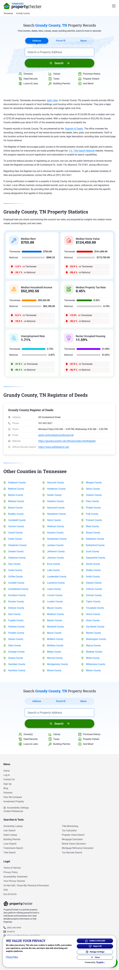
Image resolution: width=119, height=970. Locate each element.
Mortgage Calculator (72, 839)
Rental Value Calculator (74, 843)
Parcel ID (60, 40)
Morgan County (94, 482)
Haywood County (56, 507)
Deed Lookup (10, 834)
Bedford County (16, 488)
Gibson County (15, 639)
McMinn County (55, 639)
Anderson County (17, 482)
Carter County (15, 538)
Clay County (14, 564)
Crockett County (16, 582)
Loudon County (55, 601)
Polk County (92, 513)
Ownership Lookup (13, 826)
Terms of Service (12, 867)
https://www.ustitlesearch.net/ (53, 447)
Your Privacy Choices (14, 881)
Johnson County (55, 557)
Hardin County (54, 495)
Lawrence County (56, 582)
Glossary (7, 792)
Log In (6, 775)
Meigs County (54, 651)
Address (36, 40)
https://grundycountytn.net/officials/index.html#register (67, 441)
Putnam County (94, 520)
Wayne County (93, 645)
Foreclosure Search (13, 848)
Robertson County (95, 538)
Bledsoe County (16, 501)
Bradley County (16, 513)
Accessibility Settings (18, 807)
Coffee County (15, 576)
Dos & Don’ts (10, 894)
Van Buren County (95, 626)
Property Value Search (73, 834)
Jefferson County (56, 551)
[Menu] (114, 6)
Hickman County (55, 526)
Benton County (15, 495)
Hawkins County (55, 501)
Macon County (54, 608)
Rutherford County (95, 545)
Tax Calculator (69, 830)
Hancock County (55, 482)
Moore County (54, 670)
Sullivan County (94, 589)
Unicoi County (93, 614)
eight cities (52, 100)
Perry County (92, 501)
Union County (93, 620)
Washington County (96, 639)
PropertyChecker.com (22, 6)
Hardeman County (56, 488)
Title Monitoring (70, 826)
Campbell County (17, 520)
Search (58, 63)
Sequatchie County (95, 557)
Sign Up (7, 784)
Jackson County (55, 545)
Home (6, 770)
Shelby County (93, 570)
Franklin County (16, 632)
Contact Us (9, 779)
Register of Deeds (74, 128)
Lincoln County (54, 595)
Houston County (55, 532)
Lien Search (9, 830)
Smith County (93, 576)
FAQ (5, 889)
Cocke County (15, 570)
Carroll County (15, 532)
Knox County (53, 564)
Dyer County (14, 614)
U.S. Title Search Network (82, 150)
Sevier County (93, 564)
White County (93, 658)
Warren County (93, 632)
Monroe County (55, 658)
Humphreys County (57, 538)
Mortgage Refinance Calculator (77, 848)
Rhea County (92, 526)
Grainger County (16, 651)
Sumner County (94, 595)
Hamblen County (16, 664)
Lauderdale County (56, 576)
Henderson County (56, 513)
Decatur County (16, 601)
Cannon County (16, 526)
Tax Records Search (72, 852)
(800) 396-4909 (14, 927)
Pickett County (93, 507)
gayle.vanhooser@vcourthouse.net (56, 435)
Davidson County (17, 595)
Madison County (55, 614)
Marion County (54, 620)
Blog (5, 788)
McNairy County (55, 645)
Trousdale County (95, 608)
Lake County (53, 570)
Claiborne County (17, 557)
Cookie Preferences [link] (13, 811)
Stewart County (94, 582)
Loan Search (9, 843)
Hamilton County (16, 670)
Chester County (16, 551)
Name (83, 40)
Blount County (15, 507)
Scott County (92, 551)
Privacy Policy (10, 872)
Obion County (93, 488)
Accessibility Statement (15, 876)
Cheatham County (17, 545)
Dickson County (16, 608)
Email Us (11, 931)
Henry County (54, 520)
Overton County (94, 495)
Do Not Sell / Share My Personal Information (26, 885)
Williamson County (95, 664)
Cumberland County (18, 589)
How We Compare (12, 797)
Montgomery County (57, 664)
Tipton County (93, 601)
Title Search (9, 852)
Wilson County (93, 670)
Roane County (93, 532)
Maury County (54, 632)
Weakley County (94, 651)
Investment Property (13, 801)
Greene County (15, 658)
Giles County (14, 645)
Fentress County (16, 626)
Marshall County (55, 626)
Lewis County (54, 589)
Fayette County (16, 620)
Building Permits (11, 839)
